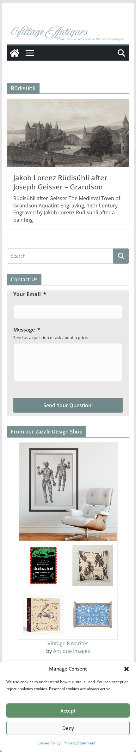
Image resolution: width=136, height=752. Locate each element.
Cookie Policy (48, 743)
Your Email (29, 294)
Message (26, 329)
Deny (68, 728)
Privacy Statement (80, 743)
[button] (126, 669)
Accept (68, 710)
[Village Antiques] (68, 33)
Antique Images (71, 651)
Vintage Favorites (68, 643)
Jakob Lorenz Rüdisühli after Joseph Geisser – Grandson (60, 182)
